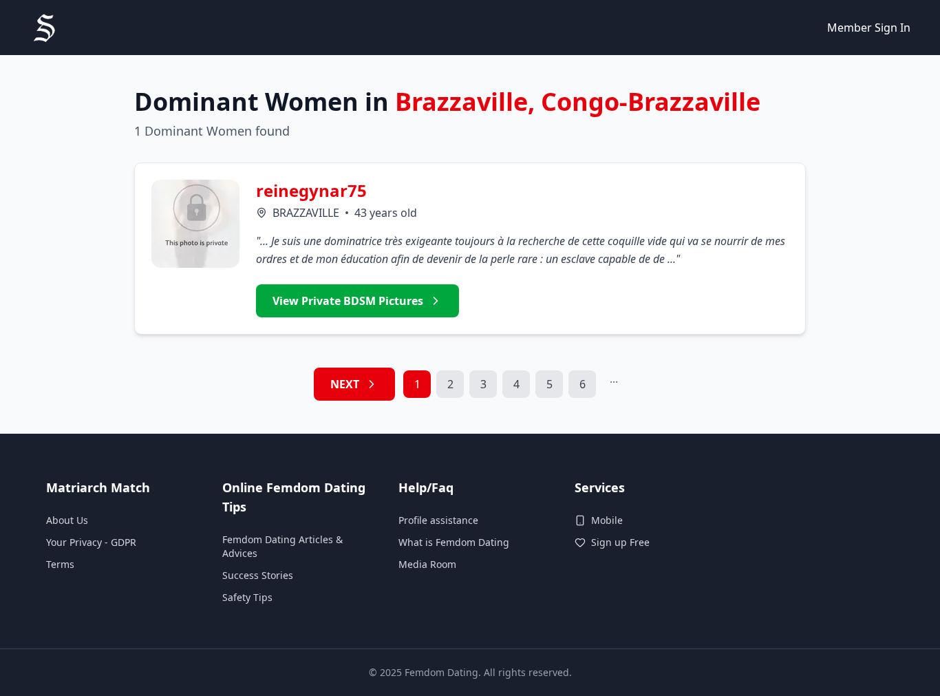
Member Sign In (868, 27)
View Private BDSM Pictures (348, 300)
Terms (60, 564)
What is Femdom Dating (453, 542)
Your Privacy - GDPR (91, 542)
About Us (67, 520)
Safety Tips (247, 597)
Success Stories (257, 575)
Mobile (607, 520)
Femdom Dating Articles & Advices (282, 546)
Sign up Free (620, 542)
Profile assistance (438, 520)
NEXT (344, 384)
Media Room (427, 564)
